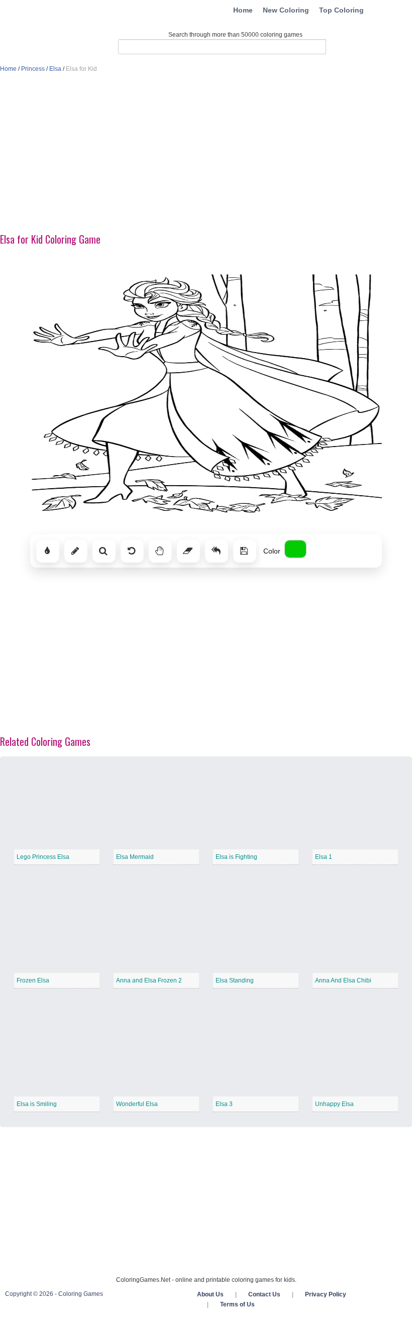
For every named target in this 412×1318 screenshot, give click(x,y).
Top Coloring (341, 10)
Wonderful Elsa (137, 1104)
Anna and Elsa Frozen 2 (149, 980)
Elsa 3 (224, 1104)
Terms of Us (237, 1304)
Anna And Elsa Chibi (343, 980)
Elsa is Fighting (236, 856)
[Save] (244, 551)
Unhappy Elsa (334, 1104)
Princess (33, 68)
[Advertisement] (206, 153)
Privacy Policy (325, 1294)
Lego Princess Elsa (43, 856)
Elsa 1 (323, 856)
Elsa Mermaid (135, 856)
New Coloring (286, 10)
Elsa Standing (235, 980)
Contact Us (264, 1294)
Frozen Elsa (33, 980)
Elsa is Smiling (37, 1104)
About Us (210, 1294)
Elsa (55, 68)
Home (243, 10)
